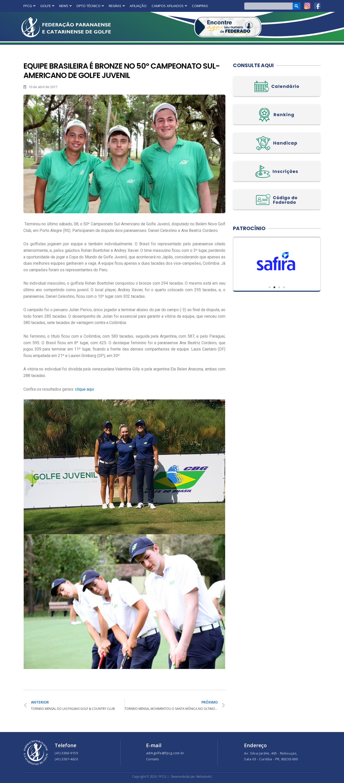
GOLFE (45, 6)
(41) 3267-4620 (66, 759)
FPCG (27, 6)
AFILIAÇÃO (138, 6)
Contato (152, 759)
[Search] (296, 6)
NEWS (63, 6)
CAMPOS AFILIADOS (168, 6)
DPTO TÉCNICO (88, 6)
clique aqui (84, 389)
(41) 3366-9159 (66, 753)
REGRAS (115, 6)
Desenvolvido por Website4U (191, 776)
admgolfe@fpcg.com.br (165, 753)
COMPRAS (200, 6)
